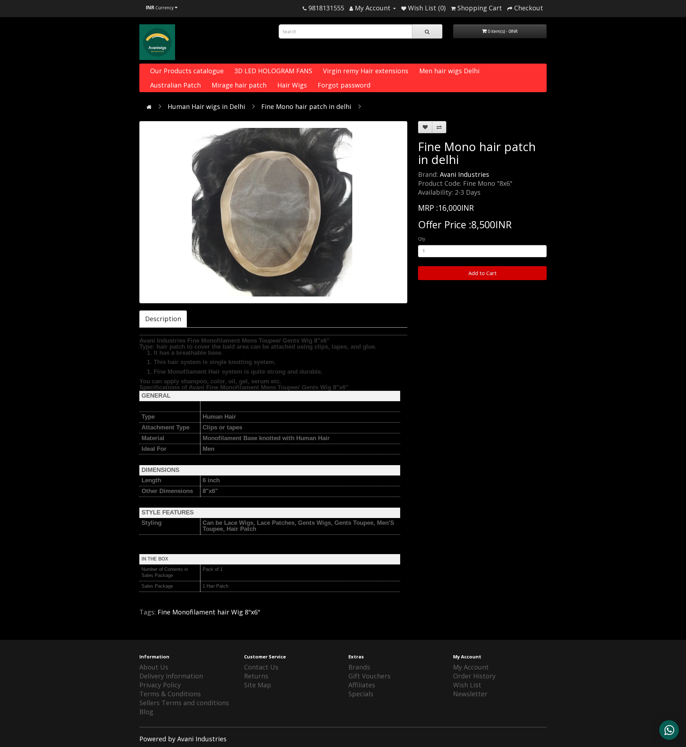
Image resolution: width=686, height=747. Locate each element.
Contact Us (261, 667)
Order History (474, 676)
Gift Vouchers (369, 676)
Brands (359, 667)
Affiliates (361, 685)
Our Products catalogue (187, 70)
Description (163, 318)
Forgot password (344, 85)
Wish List (467, 685)
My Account (471, 667)
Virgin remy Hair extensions (365, 70)
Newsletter (470, 693)
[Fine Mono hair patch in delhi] (273, 212)
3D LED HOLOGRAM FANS (273, 70)
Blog (146, 711)
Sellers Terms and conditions (184, 702)
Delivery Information (171, 676)
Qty (421, 239)
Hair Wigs (292, 85)
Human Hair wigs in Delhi (206, 106)
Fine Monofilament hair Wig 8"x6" (209, 612)
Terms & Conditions (170, 693)
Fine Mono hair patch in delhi (306, 106)
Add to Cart (482, 273)
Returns (256, 676)
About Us (153, 667)
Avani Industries (464, 174)
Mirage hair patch (239, 85)
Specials (360, 693)
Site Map (257, 685)
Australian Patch (175, 85)
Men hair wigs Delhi (449, 70)
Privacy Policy (160, 685)
